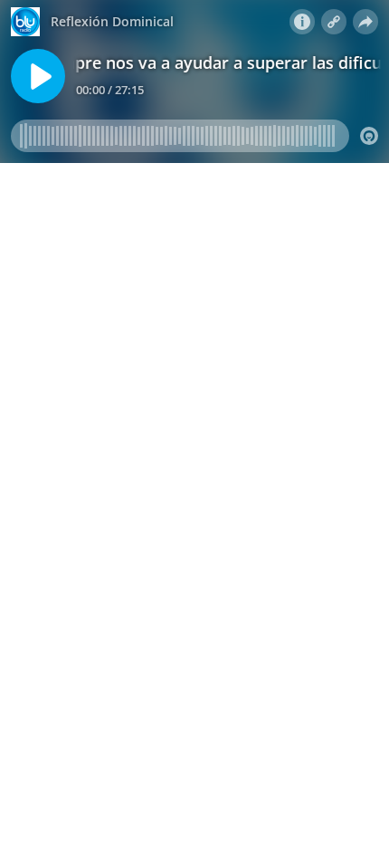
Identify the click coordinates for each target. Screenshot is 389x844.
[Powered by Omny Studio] (369, 136)
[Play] (38, 76)
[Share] (365, 21)
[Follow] (333, 21)
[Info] (302, 21)
